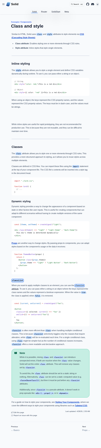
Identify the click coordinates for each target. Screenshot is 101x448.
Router (44, 12)
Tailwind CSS (81, 406)
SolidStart (55, 12)
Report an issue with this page (25, 415)
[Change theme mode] (97, 4)
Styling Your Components (67, 402)
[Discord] (92, 4)
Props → (86, 430)
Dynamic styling (21, 201)
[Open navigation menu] (3, 4)
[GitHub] (87, 4)
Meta (67, 12)
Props (14, 243)
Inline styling (21, 63)
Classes (17, 147)
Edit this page (18, 412)
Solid (34, 12)
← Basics (15, 430)
